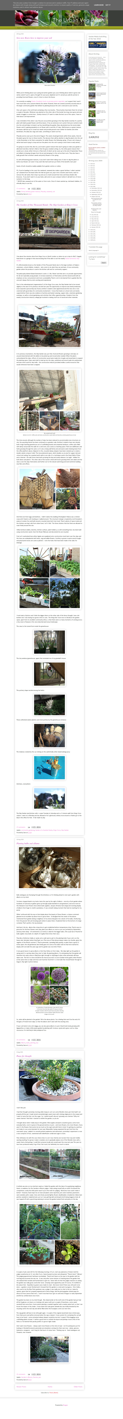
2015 (91, 186)
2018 (91, 180)
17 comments (21, 188)
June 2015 (94, 216)
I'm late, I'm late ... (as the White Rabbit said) (101, 121)
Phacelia (43, 191)
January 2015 (95, 227)
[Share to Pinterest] (40, 189)
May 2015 (94, 219)
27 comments (21, 827)
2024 (91, 168)
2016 (91, 184)
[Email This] (32, 189)
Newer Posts (21, 1387)
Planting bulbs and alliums (28, 843)
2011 (91, 236)
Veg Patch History (30, 28)
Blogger (65, 1405)
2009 (91, 240)
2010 (91, 238)
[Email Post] (28, 188)
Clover (23, 191)
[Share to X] (36, 189)
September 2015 (96, 194)
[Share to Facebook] (38, 189)
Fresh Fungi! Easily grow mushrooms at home (101, 94)
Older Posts (78, 1387)
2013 (91, 231)
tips (37, 1043)
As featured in (58, 28)
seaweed (49, 191)
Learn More (99, 5)
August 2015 (94, 196)
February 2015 (95, 225)
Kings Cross (57, 830)
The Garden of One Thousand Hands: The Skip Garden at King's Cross (47, 204)
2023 (91, 170)
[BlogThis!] (34, 189)
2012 (91, 234)
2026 (91, 163)
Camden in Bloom (26, 1377)
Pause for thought (24, 1055)
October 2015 (95, 192)
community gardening (28, 830)
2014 (91, 229)
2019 (91, 178)
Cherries (35, 1377)
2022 (91, 172)
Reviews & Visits (45, 28)
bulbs (28, 1043)
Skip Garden (65, 830)
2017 (91, 182)
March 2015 (94, 223)
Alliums (23, 1043)
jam (40, 1377)
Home (19, 28)
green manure (35, 191)
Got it (108, 5)
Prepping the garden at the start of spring (101, 85)
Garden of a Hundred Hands (44, 830)
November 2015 (95, 190)
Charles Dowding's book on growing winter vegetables (48, 101)
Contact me (79, 28)
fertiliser (28, 191)
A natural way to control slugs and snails (101, 112)
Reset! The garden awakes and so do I (101, 103)
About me (69, 28)
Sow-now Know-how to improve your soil (34, 37)
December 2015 (95, 188)
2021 (91, 174)
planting (32, 1043)
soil (54, 191)
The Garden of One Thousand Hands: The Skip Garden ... (96, 204)
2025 (91, 165)
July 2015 (94, 214)
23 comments (21, 1040)
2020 (91, 176)
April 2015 (94, 221)
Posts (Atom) (53, 1393)
